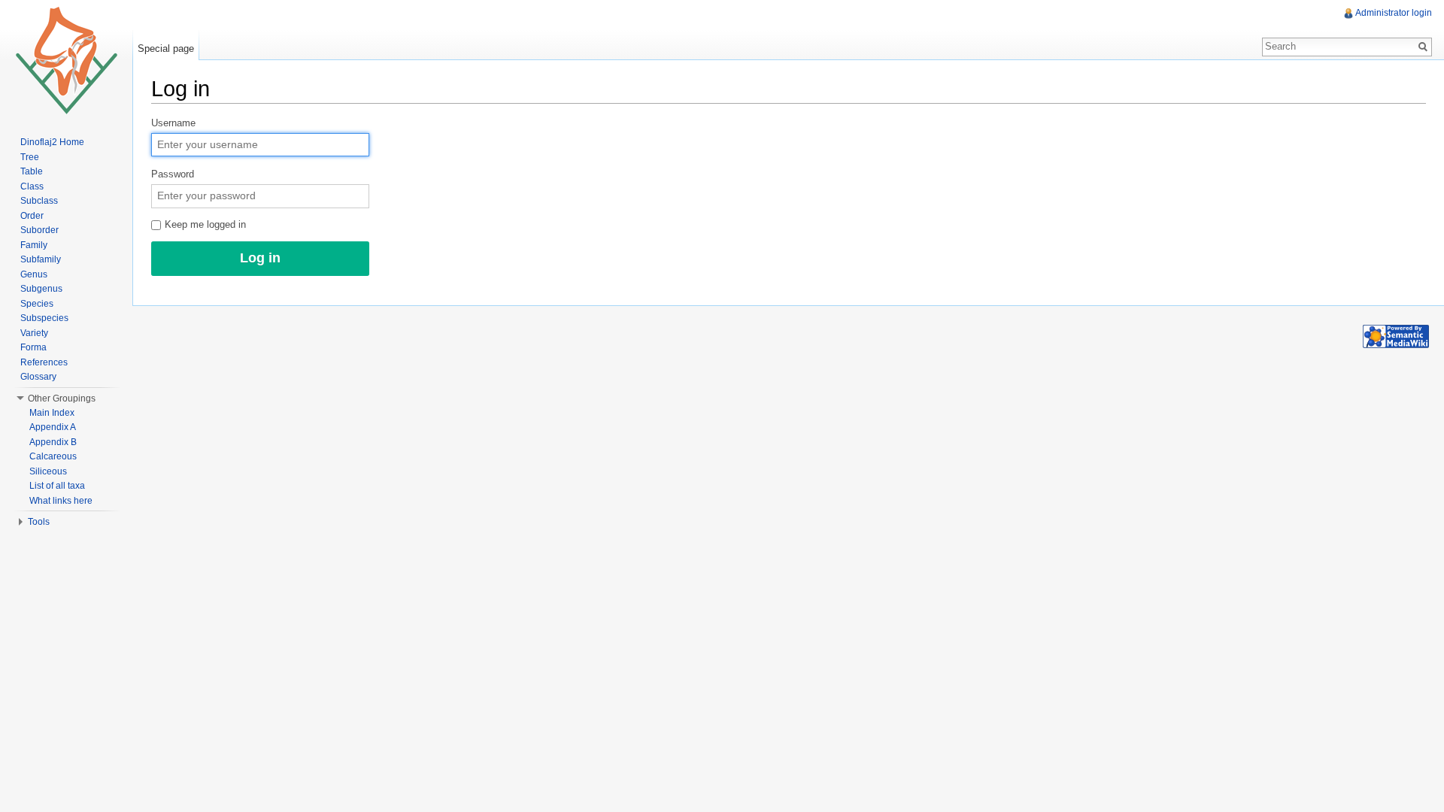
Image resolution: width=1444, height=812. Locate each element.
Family (33, 245)
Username (173, 123)
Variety (34, 333)
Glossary (38, 376)
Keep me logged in (204, 225)
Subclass (39, 200)
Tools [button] (39, 522)
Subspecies (44, 318)
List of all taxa (57, 485)
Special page (166, 48)
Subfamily (40, 259)
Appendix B (53, 442)
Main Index (51, 413)
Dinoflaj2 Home (52, 142)
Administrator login (1393, 13)
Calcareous (53, 456)
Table (31, 171)
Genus (33, 274)
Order (32, 216)
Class (32, 186)
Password (172, 174)
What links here (61, 500)
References (44, 362)
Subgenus (41, 288)
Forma (33, 347)
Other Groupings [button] (62, 398)
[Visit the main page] (66, 60)
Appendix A (52, 427)
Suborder (39, 230)
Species (36, 303)
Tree (29, 157)
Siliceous (48, 471)
